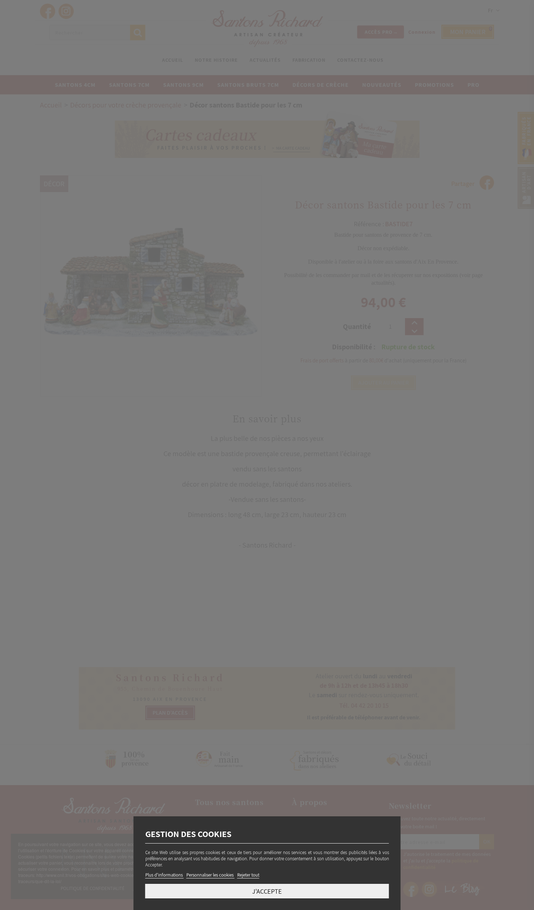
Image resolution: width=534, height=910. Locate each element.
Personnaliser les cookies (210, 875)
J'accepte (267, 891)
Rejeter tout (248, 875)
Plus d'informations (164, 875)
